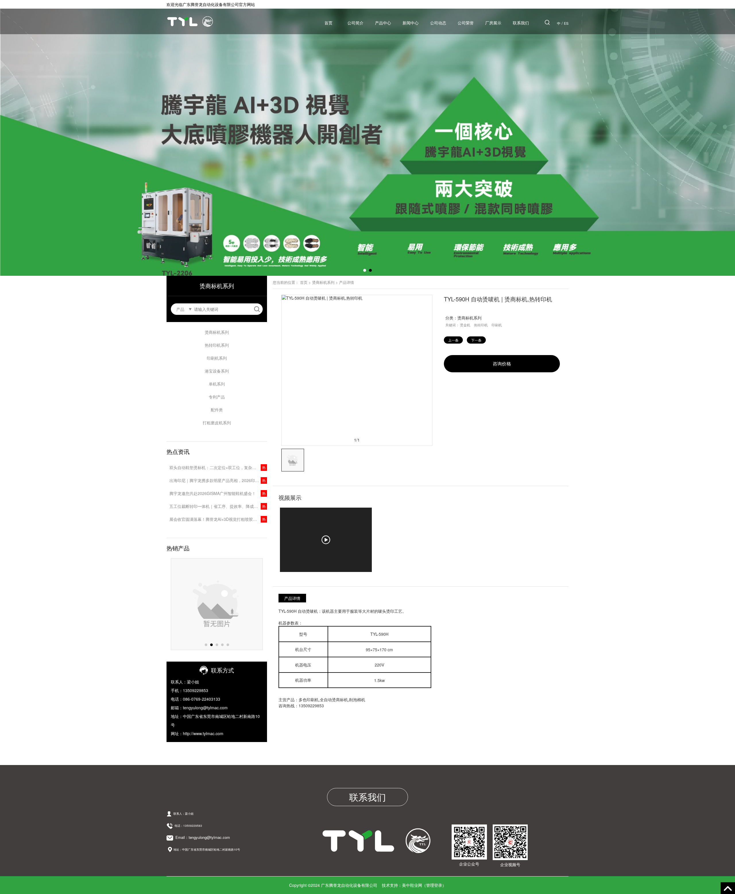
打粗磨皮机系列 (217, 422)
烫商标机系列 (217, 332)
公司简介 (355, 23)
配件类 (217, 410)
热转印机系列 (217, 345)
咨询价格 (502, 363)
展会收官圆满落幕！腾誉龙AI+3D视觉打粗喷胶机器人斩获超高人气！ (218, 519)
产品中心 (383, 23)
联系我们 (521, 23)
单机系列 (217, 384)
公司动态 (438, 23)
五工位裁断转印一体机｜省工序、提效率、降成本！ (215, 506)
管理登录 (434, 885)
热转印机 (481, 324)
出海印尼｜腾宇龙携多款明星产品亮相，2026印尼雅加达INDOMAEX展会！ (218, 480)
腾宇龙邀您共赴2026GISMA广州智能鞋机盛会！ (212, 493)
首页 (328, 23)
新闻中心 (411, 23)
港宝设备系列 (217, 371)
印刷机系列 (217, 358)
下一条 (476, 340)
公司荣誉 (466, 23)
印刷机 (497, 324)
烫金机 (465, 324)
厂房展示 (493, 23)
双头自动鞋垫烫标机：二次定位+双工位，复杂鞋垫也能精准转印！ (218, 467)
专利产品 (217, 397)
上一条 (453, 340)
